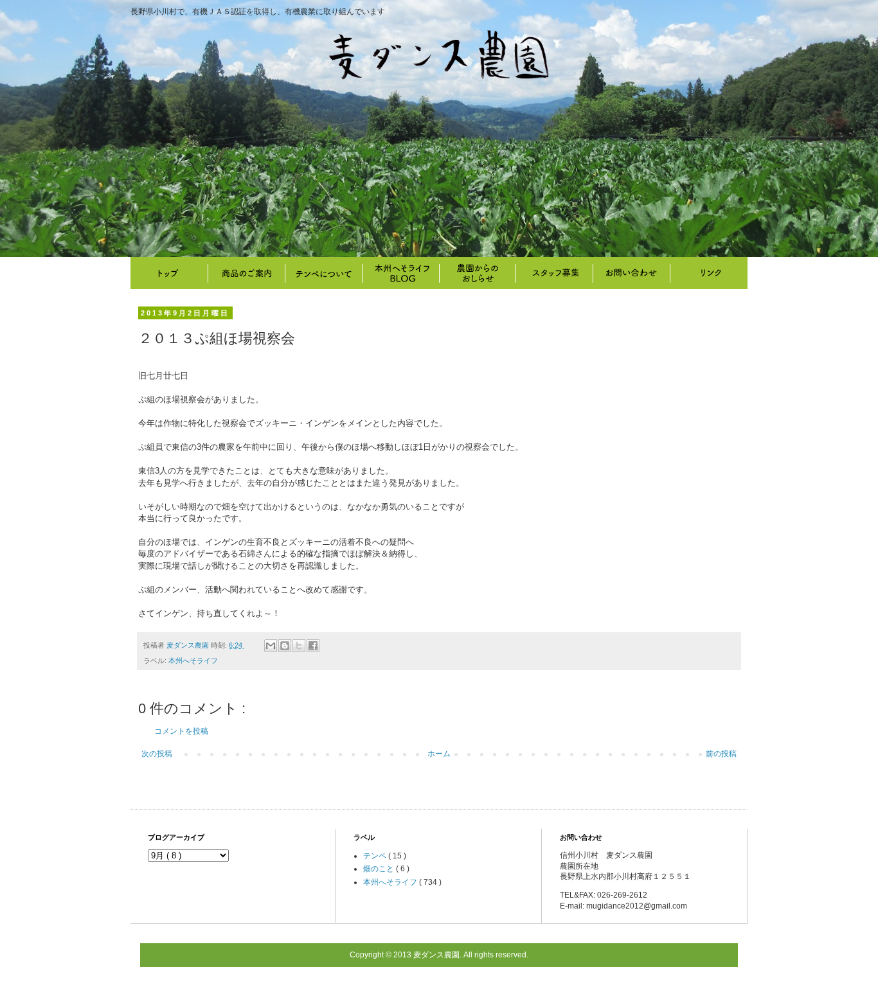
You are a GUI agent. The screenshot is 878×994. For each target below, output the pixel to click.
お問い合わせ (631, 273)
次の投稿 (156, 753)
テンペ (375, 855)
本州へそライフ (400, 273)
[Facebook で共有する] (313, 645)
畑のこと (477, 273)
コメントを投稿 (181, 731)
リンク (709, 273)
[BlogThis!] (284, 645)
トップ (169, 273)
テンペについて (323, 273)
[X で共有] (298, 645)
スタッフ (554, 273)
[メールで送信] (270, 645)
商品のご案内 (246, 273)
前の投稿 (721, 753)
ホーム (439, 753)
